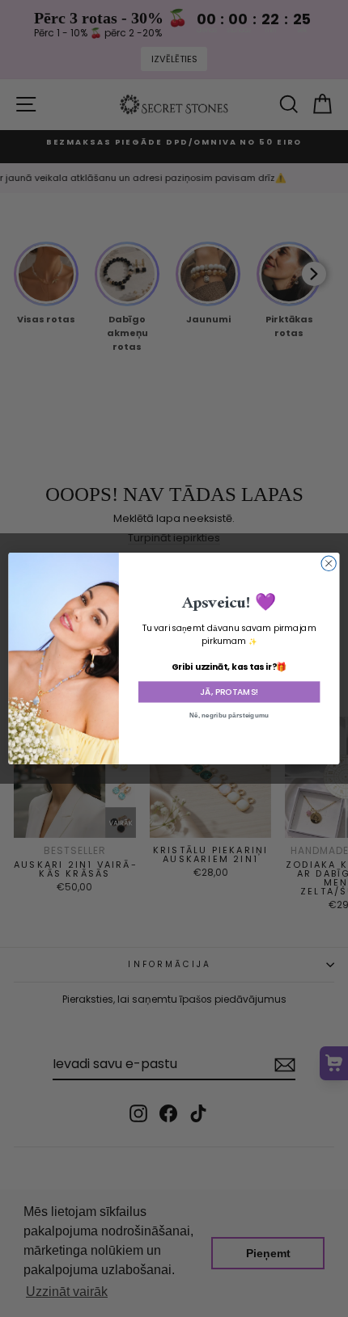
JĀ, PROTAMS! (229, 692)
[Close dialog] (328, 563)
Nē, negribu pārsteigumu (229, 715)
